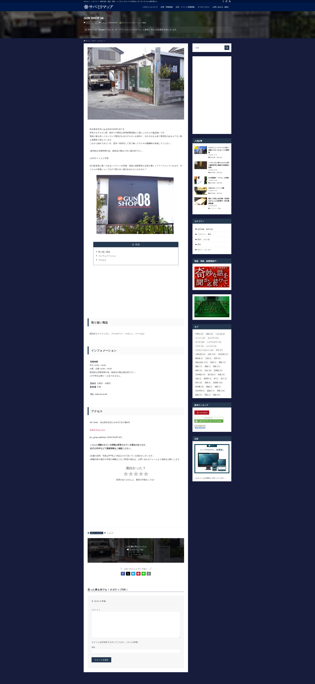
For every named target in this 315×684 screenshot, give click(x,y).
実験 (222, 362)
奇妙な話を (201, 362)
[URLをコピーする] (149, 573)
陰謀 (216, 394)
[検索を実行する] (226, 47)
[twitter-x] (223, 1)
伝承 (211, 354)
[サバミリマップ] (98, 7)
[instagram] (226, 1)
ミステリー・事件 (204, 234)
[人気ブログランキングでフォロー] (208, 422)
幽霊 (198, 366)
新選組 (218, 370)
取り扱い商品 (104, 251)
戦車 (198, 370)
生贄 (198, 378)
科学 (198, 382)
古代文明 (223, 354)
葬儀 (209, 386)
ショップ (104, 22)
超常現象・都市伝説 (205, 229)
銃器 (198, 394)
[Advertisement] (136, 290)
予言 (219, 350)
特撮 (221, 374)
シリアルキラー (214, 342)
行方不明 (199, 390)
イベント (200, 338)
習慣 (207, 382)
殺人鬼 (211, 374)
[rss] (229, 1)
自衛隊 (217, 382)
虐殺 (217, 386)
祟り (224, 378)
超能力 (210, 390)
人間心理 (200, 354)
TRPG (199, 334)
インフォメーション (107, 255)
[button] (123, 573)
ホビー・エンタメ (92, 22)
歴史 (199, 244)
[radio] (126, 474)
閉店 (207, 394)
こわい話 (220, 334)
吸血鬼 (199, 358)
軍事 (221, 390)
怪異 (216, 366)
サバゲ (199, 342)
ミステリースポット (204, 350)
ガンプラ (213, 338)
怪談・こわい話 (203, 239)
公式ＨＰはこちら (97, 429)
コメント (96, 609)
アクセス (102, 260)
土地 (208, 358)
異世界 (207, 378)
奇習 (213, 362)
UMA (209, 334)
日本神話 (200, 374)
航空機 (199, 386)
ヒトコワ (211, 346)
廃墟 (207, 366)
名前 (93, 647)
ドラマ (199, 346)
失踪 (217, 358)
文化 (208, 370)
